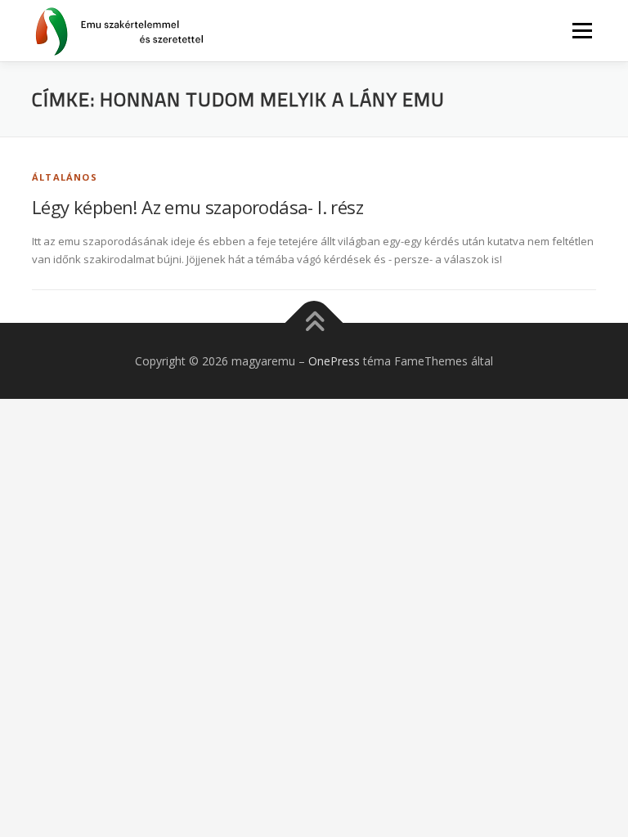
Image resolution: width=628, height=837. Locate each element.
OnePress (334, 361)
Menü (581, 30)
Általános (64, 177)
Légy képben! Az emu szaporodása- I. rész (197, 207)
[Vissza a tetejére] (314, 322)
